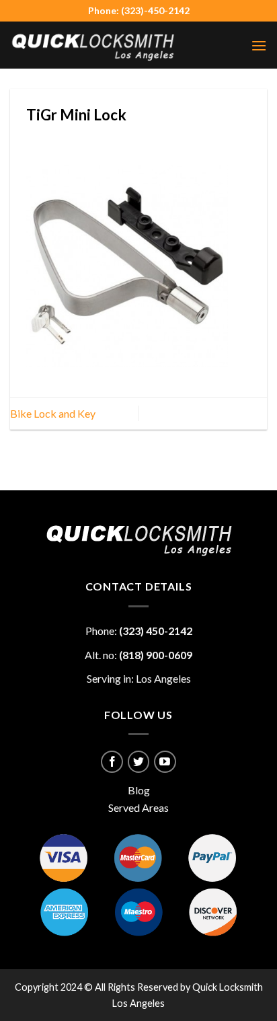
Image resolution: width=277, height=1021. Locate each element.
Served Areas (138, 807)
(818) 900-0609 (155, 654)
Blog (139, 790)
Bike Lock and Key (52, 413)
